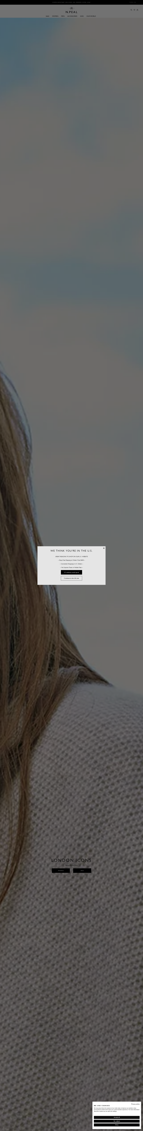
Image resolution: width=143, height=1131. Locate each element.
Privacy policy (135, 1104)
